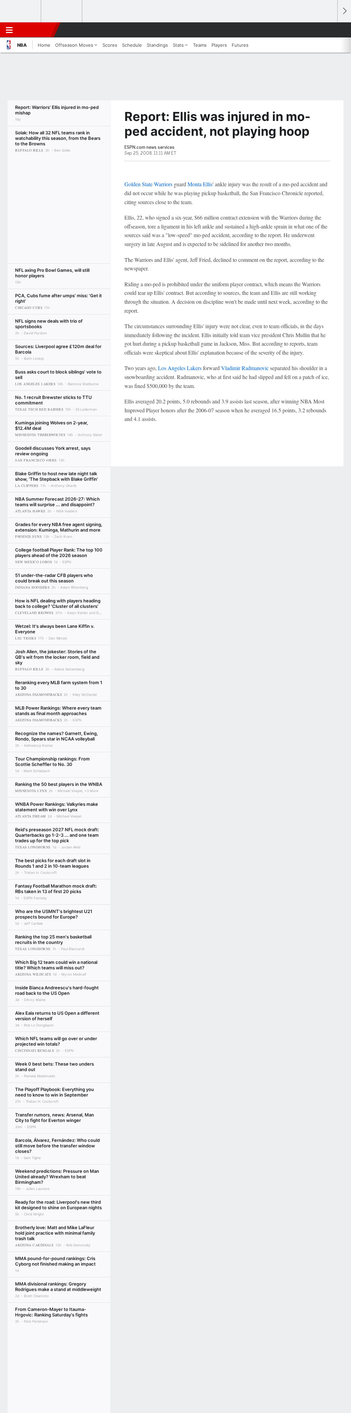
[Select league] (20, 11)
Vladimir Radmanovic (245, 367)
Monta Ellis (200, 184)
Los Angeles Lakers (180, 367)
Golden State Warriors (148, 184)
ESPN (36, 29)
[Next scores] (344, 11)
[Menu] (9, 29)
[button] (329, 29)
